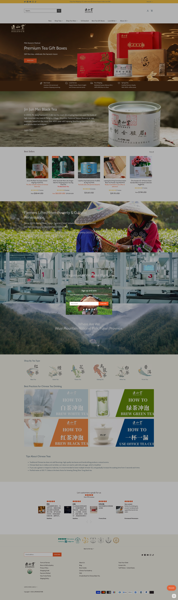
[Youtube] (89, 309)
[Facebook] (86, 309)
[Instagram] (92, 309)
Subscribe (103, 303)
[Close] (110, 288)
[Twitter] (84, 309)
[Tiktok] (94, 309)
